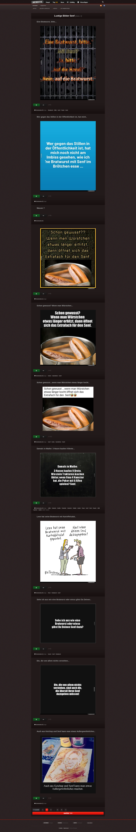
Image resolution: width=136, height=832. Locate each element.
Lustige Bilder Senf (64, 16)
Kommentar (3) (39, 375)
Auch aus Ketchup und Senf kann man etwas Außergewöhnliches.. (66, 731)
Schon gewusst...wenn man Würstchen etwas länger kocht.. (63, 382)
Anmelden (35, 5)
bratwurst (50, 110)
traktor (74, 508)
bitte (55, 110)
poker (79, 508)
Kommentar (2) (39, 442)
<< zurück (36, 809)
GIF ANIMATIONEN (65, 8)
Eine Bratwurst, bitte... (47, 22)
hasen (94, 508)
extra (53, 442)
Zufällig (72, 2)
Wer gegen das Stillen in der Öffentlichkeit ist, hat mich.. (62, 117)
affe (99, 508)
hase (83, 508)
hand (63, 110)
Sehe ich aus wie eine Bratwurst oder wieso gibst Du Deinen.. (64, 600)
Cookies (61, 828)
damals (54, 508)
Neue (62, 2)
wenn (49, 375)
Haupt (48, 2)
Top (55, 2)
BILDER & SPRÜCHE (45, 8)
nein (67, 110)
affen (49, 508)
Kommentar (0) (39, 110)
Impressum (66, 828)
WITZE (34, 8)
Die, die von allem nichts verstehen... (53, 661)
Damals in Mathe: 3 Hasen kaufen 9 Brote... (56, 449)
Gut (36, 105)
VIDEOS (55, 8)
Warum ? (41, 208)
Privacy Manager (73, 828)
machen (70, 508)
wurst (49, 654)
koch (64, 442)
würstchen (55, 375)
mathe (59, 508)
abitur (40, 510)
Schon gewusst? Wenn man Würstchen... (55, 306)
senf (59, 110)
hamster (64, 508)
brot (91, 508)
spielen (35, 510)
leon (49, 593)
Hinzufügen (84, 2)
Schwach (43, 105)
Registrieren (43, 5)
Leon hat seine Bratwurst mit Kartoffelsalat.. (56, 517)
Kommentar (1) (39, 299)
